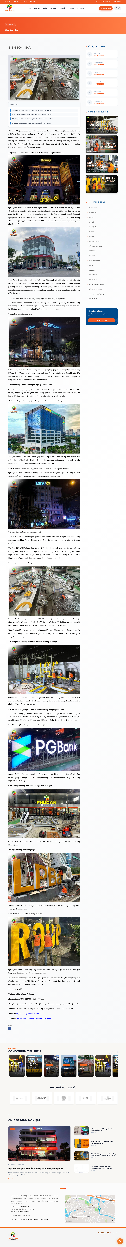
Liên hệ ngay (102, 320)
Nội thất (62, 8)
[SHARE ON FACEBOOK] (9, 1028)
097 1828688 (99, 55)
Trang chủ (8, 1)
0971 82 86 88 (106, 1)
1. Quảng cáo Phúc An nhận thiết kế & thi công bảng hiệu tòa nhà (31, 110)
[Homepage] (10, 8)
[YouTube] (116, 1233)
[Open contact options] (120, 1241)
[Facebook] (110, 1233)
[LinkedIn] (113, 1233)
